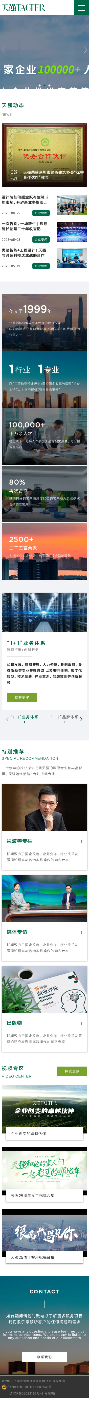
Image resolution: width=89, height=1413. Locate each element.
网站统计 (50, 1393)
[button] (40, 85)
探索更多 (72, 1071)
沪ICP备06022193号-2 (27, 1393)
